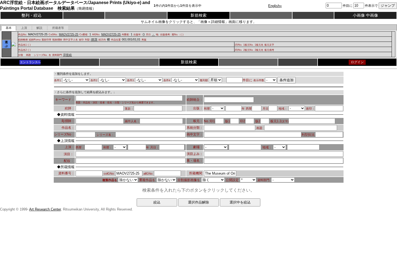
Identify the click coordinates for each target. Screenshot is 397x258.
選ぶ (6, 43)
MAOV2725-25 (68, 34)
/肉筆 (94, 39)
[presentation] (9, 28)
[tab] (8, 28)
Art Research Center (45, 209)
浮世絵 (67, 54)
